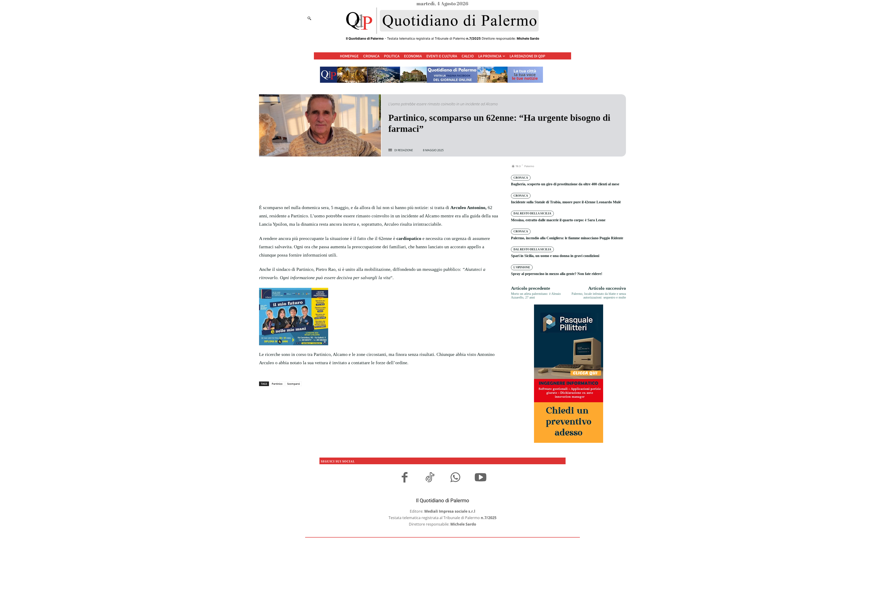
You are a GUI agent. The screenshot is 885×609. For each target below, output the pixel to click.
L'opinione (521, 267)
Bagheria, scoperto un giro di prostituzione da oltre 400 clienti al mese (565, 184)
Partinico (277, 383)
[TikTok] (429, 478)
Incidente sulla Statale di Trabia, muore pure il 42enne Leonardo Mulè (566, 202)
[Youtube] (480, 478)
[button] (309, 18)
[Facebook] (363, 168)
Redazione (405, 150)
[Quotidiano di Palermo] (442, 21)
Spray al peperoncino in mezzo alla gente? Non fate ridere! (556, 274)
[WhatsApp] (395, 168)
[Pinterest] (384, 168)
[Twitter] (374, 168)
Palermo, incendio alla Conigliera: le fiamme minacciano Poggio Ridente (567, 238)
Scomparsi (293, 383)
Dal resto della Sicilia (532, 213)
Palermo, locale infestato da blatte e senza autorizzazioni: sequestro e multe (599, 295)
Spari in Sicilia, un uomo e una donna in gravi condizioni (555, 256)
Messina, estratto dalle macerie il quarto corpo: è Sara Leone (558, 220)
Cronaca (520, 177)
